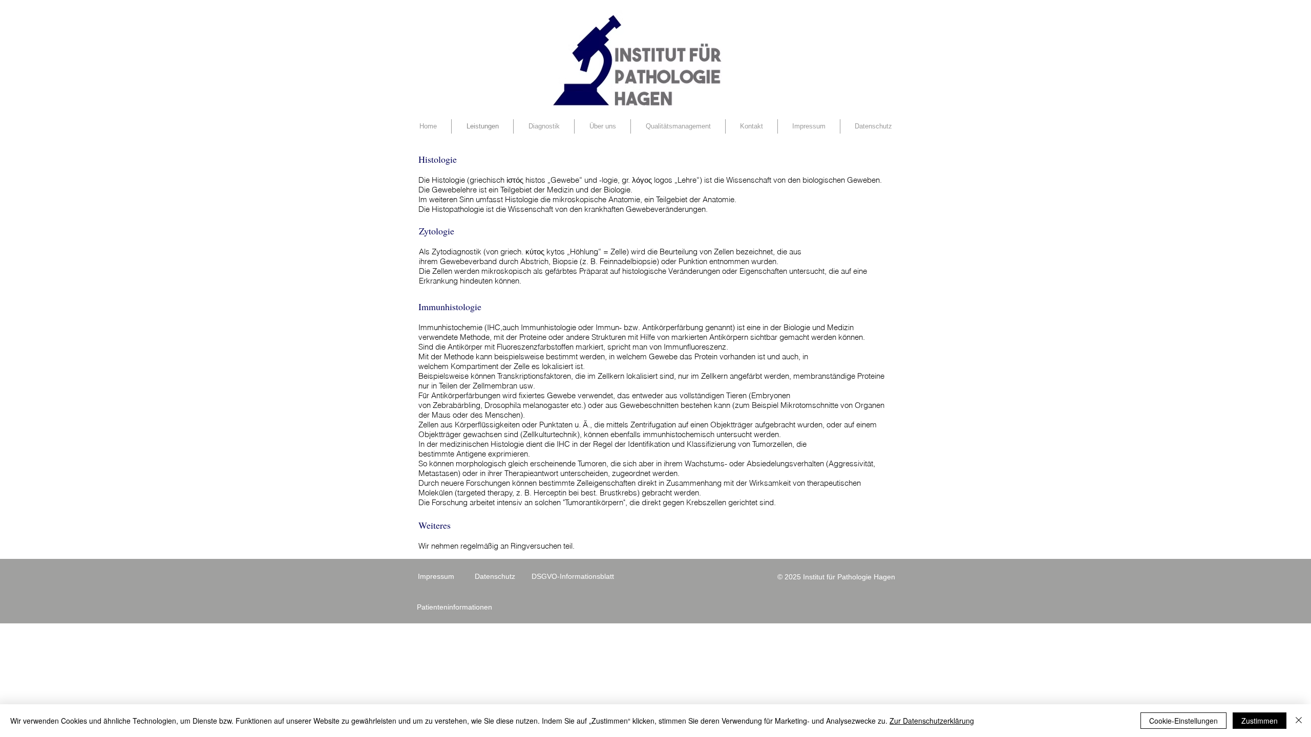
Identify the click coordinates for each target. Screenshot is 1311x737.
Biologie (617, 189)
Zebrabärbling (456, 405)
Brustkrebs (618, 492)
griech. (511, 251)
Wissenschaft (748, 180)
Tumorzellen (772, 444)
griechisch (487, 180)
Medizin (560, 189)
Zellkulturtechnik (550, 434)
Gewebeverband (468, 261)
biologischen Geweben (841, 180)
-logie (608, 180)
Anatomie (718, 199)
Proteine (532, 337)
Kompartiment (474, 366)
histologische (644, 271)
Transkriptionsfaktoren (534, 376)
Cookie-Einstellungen (1183, 721)
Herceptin (550, 492)
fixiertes (532, 395)
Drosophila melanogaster (526, 405)
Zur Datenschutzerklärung (932, 721)
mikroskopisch (506, 271)
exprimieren (508, 454)
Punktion (693, 261)
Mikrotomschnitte (809, 405)
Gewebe (663, 356)
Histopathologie (458, 209)
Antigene (471, 454)
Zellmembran (495, 386)
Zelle (618, 251)
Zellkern (611, 376)
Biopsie (565, 261)
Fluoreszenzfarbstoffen (535, 347)
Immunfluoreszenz (695, 347)
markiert (589, 347)
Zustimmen (1259, 721)
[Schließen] (1299, 720)
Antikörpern (728, 337)
